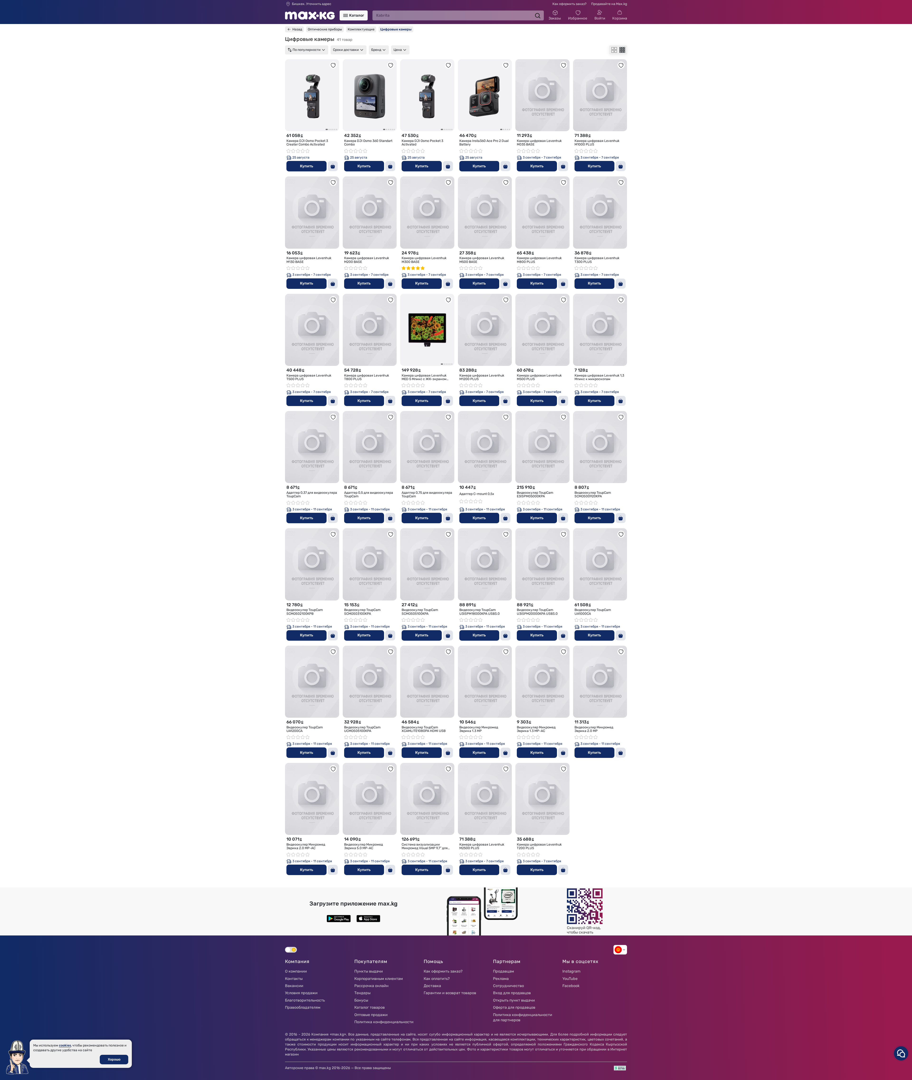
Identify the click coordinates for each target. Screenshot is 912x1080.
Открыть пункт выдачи (514, 1000)
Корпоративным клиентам (378, 978)
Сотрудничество (508, 985)
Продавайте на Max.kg (609, 4)
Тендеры (362, 993)
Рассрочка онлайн (371, 985)
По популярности (307, 50)
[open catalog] (345, 15)
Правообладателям (302, 1007)
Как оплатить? (437, 978)
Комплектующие (361, 29)
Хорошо (114, 1059)
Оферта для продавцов (514, 1007)
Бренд (376, 50)
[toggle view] (614, 50)
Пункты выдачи (368, 971)
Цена (398, 50)
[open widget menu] (901, 1053)
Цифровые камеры (396, 29)
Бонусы (361, 1000)
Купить (306, 166)
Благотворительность (305, 1000)
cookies (65, 1045)
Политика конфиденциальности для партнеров (522, 1017)
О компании (296, 971)
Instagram (571, 971)
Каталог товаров (369, 1007)
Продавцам (503, 971)
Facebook (571, 985)
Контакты (294, 978)
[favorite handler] (333, 65)
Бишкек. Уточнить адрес (311, 4)
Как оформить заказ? (569, 4)
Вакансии (294, 985)
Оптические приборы (325, 29)
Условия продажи (301, 993)
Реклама (501, 978)
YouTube (570, 978)
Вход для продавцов (512, 993)
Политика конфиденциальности (383, 1022)
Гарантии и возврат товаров (450, 993)
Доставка (432, 985)
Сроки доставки (346, 50)
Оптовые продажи (371, 1014)
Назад (297, 29)
